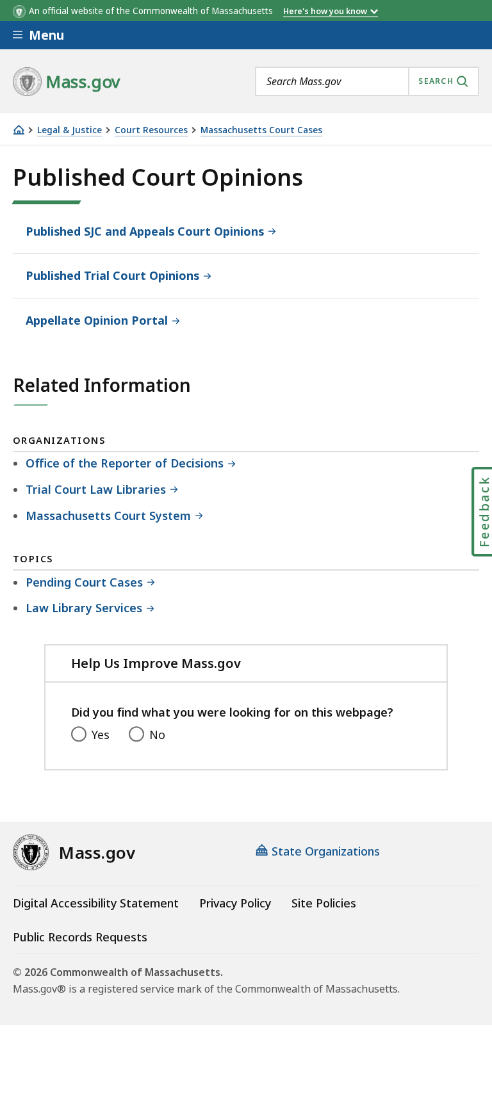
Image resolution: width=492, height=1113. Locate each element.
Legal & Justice (69, 130)
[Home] (18, 129)
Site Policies (323, 903)
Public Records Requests (80, 937)
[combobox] (367, 81)
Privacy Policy (235, 903)
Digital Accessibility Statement (96, 903)
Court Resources (151, 130)
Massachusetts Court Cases (261, 130)
